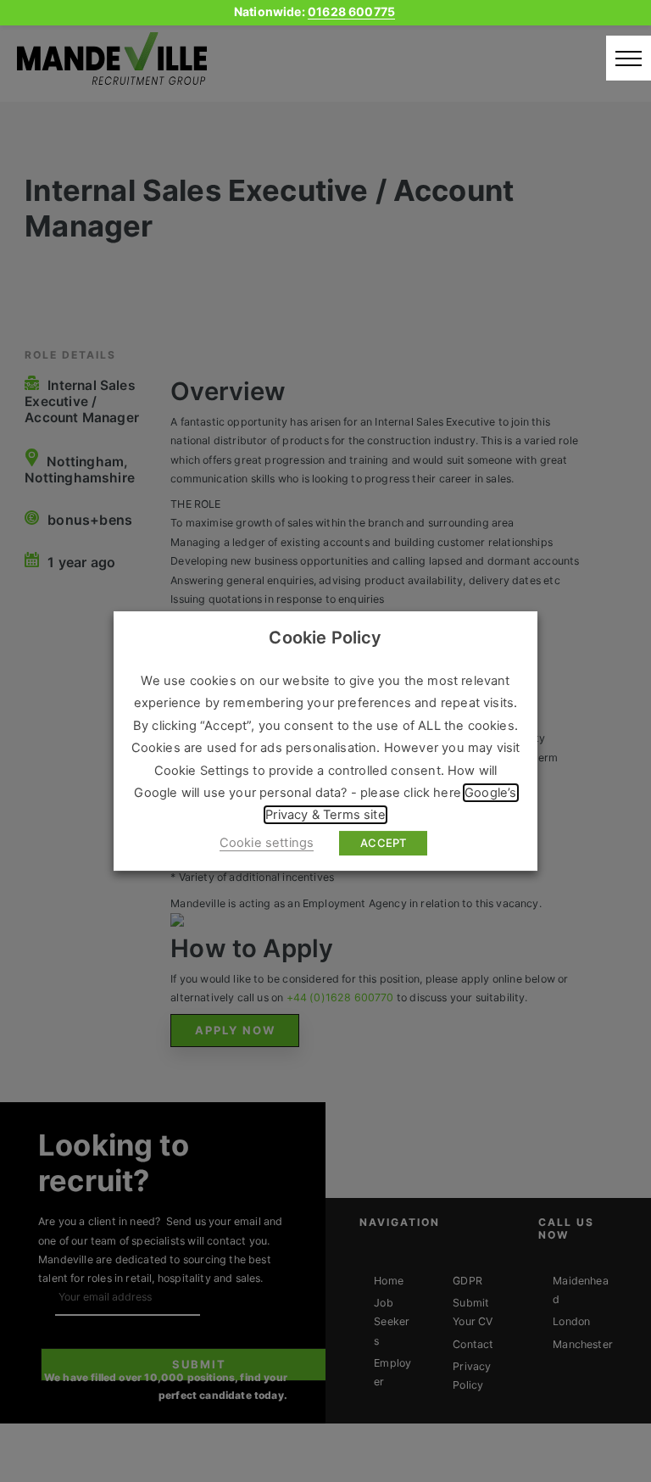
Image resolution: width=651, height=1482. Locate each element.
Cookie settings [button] (267, 842)
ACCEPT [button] (383, 843)
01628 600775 (351, 11)
